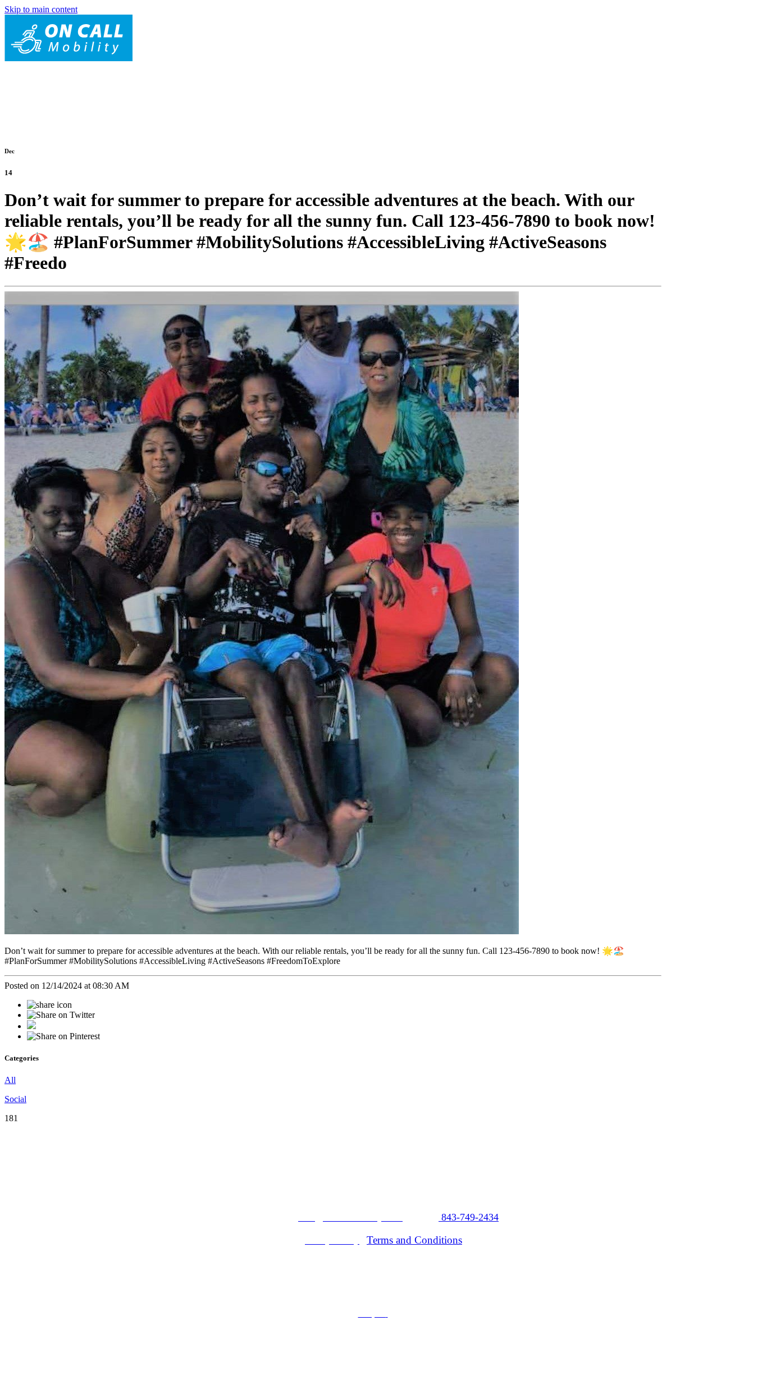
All (10, 1080)
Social (15, 1099)
